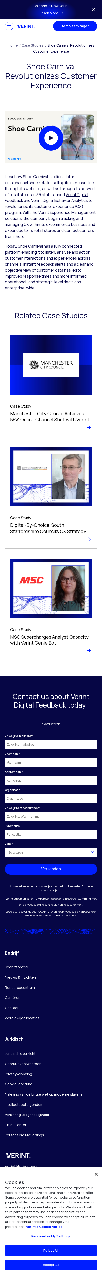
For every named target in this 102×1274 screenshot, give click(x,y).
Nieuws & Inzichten (20, 977)
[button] (51, 138)
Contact (12, 1007)
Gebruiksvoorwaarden (23, 1063)
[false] (96, 1174)
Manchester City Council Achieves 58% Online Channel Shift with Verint (49, 416)
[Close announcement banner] (93, 9)
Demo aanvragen (75, 26)
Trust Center (15, 1124)
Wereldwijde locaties (22, 1018)
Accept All (51, 1264)
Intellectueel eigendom (24, 1104)
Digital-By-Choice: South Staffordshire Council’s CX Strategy (48, 528)
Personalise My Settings (24, 1135)
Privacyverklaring (18, 1074)
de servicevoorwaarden (38, 915)
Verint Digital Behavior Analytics (59, 200)
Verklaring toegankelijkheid (27, 1114)
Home (14, 45)
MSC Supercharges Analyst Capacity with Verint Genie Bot (49, 640)
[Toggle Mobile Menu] (9, 26)
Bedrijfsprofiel (16, 967)
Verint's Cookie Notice (44, 1226)
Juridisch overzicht (20, 1053)
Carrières (12, 997)
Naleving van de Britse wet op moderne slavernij (44, 1094)
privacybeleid (70, 911)
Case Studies (34, 45)
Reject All (50, 1250)
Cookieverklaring (18, 1084)
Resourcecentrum (20, 987)
